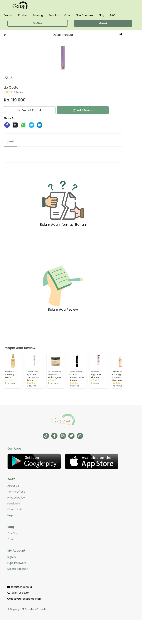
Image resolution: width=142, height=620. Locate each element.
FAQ (112, 15)
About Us (13, 486)
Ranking (38, 15)
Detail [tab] (10, 141)
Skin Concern (84, 15)
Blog (101, 15)
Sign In (11, 557)
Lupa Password (16, 563)
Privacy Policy (16, 497)
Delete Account (17, 569)
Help (10, 515)
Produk (22, 15)
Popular (53, 15)
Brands (8, 15)
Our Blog (12, 533)
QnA (67, 15)
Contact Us (14, 509)
